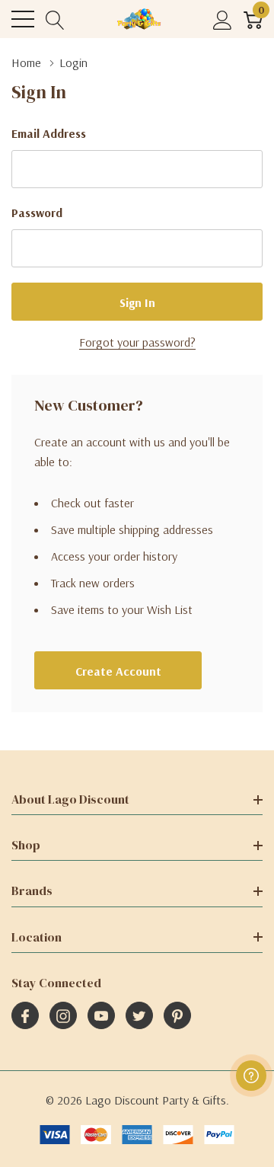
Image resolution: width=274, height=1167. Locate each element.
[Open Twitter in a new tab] (139, 1016)
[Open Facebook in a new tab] (25, 1016)
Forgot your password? (137, 342)
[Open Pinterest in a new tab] (177, 1016)
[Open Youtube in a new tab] (101, 1016)
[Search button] (55, 19)
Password (36, 212)
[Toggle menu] (22, 19)
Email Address (48, 133)
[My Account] (222, 19)
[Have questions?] (251, 1075)
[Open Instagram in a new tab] (63, 1016)
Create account (118, 671)
